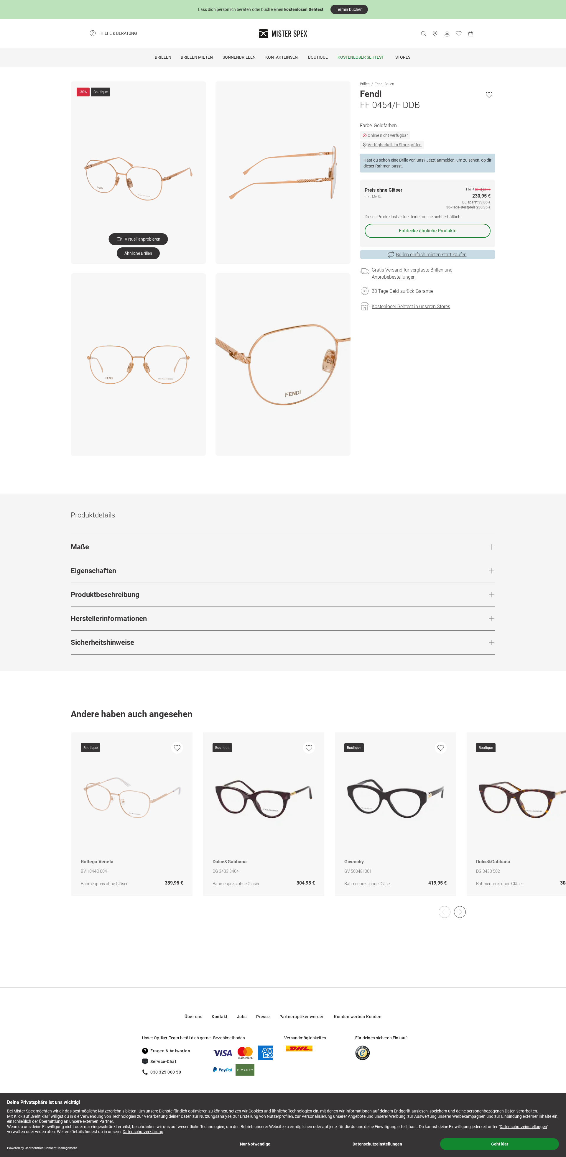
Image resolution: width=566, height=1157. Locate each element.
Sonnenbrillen (239, 57)
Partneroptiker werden (302, 1016)
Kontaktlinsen (281, 57)
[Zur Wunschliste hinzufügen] (489, 95)
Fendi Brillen (384, 83)
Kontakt (220, 1016)
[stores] (435, 34)
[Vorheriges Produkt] (444, 912)
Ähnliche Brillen (138, 253)
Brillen (163, 57)
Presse (263, 1016)
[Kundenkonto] (447, 34)
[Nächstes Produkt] (460, 912)
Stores (402, 57)
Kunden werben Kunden (357, 1016)
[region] (283, 820)
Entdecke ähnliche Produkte (427, 231)
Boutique (318, 57)
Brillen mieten (197, 57)
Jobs (242, 1016)
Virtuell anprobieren (142, 239)
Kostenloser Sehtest (361, 57)
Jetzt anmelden (440, 160)
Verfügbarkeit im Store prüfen (395, 144)
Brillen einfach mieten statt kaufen (431, 254)
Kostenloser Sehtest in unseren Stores (411, 306)
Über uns (193, 1016)
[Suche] (423, 34)
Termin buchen (349, 9)
